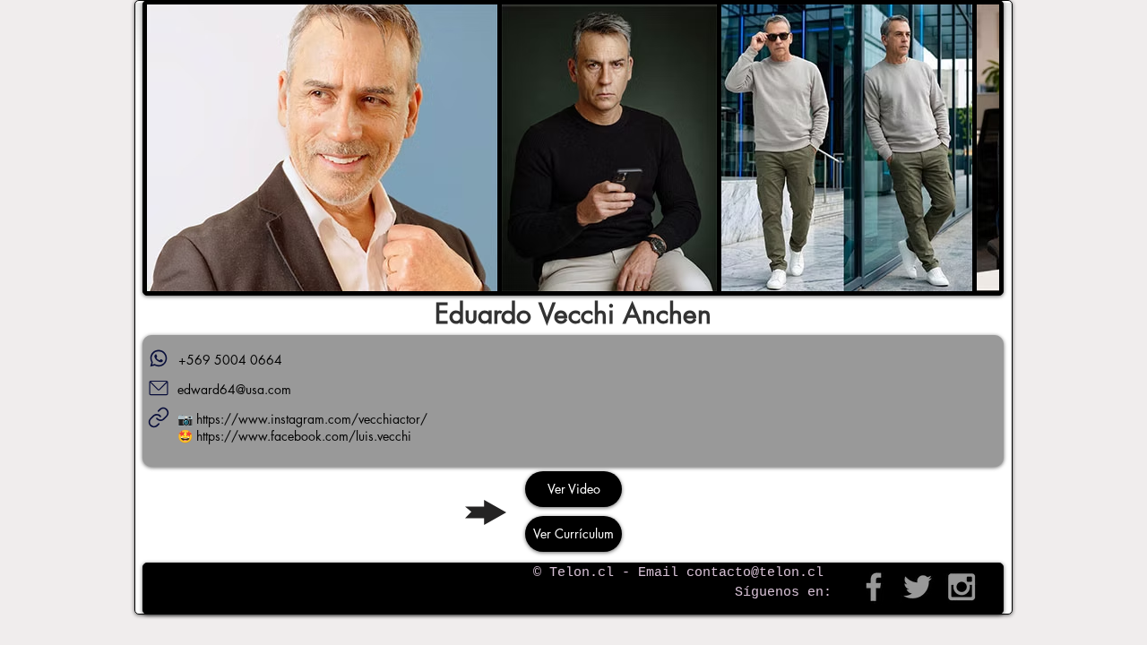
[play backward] (169, 147)
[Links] (158, 417)
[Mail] (158, 388)
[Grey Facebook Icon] (874, 587)
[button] (322, 147)
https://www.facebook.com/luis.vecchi (303, 435)
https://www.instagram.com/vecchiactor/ (311, 418)
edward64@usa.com (234, 389)
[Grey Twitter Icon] (917, 587)
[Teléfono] (158, 358)
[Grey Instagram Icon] (961, 587)
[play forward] (976, 147)
